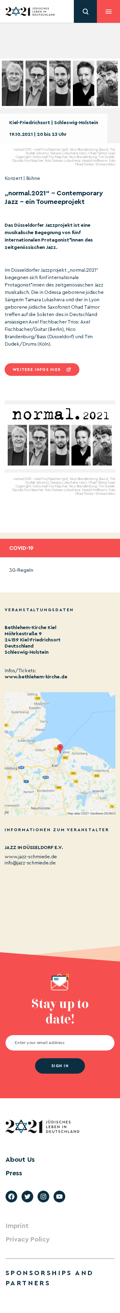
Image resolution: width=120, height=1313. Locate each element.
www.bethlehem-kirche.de (36, 676)
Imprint (17, 1225)
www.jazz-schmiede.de (31, 856)
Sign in (60, 1066)
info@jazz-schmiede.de (30, 862)
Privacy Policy (28, 1239)
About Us (20, 1159)
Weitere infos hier (37, 370)
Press (14, 1173)
